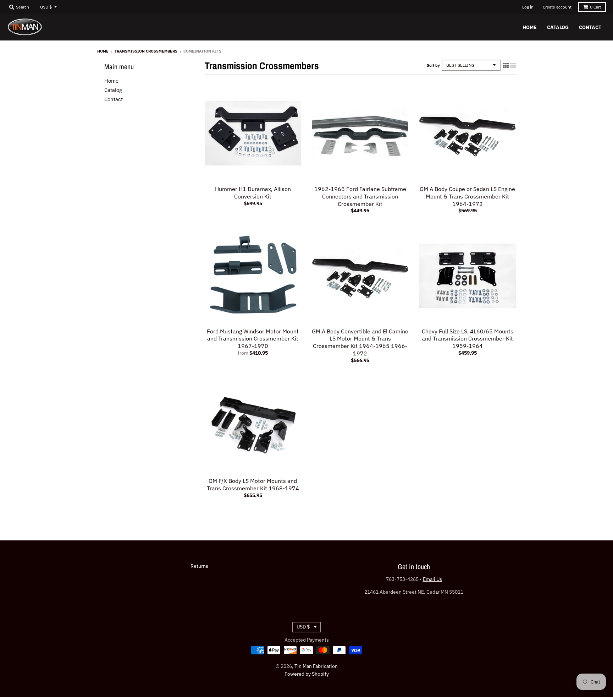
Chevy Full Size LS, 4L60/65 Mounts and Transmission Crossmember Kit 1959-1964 (467, 339)
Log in (528, 7)
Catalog (113, 90)
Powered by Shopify (307, 674)
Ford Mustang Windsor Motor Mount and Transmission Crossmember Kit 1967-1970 (253, 339)
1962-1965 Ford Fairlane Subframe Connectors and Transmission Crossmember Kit (360, 196)
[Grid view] (506, 65)
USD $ (46, 7)
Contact (113, 99)
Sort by (433, 65)
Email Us (432, 579)
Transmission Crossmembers (146, 51)
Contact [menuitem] (590, 27)
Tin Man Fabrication (316, 666)
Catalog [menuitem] (558, 27)
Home (103, 51)
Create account (557, 7)
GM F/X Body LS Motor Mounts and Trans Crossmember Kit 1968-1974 (253, 484)
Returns (199, 566)
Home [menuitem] (530, 27)
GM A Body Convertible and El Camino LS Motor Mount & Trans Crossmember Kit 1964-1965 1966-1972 (360, 342)
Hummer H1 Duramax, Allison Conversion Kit (253, 192)
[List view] (513, 65)
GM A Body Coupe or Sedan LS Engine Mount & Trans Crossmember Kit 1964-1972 (467, 196)
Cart (595, 7)
